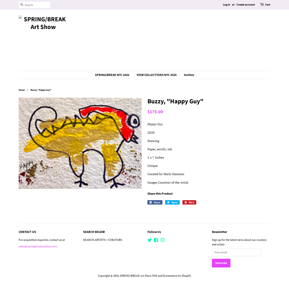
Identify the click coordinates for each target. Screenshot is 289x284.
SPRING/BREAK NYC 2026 (112, 75)
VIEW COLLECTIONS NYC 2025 (157, 75)
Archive (189, 75)
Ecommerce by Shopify (177, 275)
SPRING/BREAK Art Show (135, 275)
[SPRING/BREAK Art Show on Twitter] (149, 241)
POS (154, 275)
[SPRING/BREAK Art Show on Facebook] (156, 241)
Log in (226, 5)
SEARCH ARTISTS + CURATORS (102, 240)
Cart (267, 5)
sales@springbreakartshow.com (38, 246)
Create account (246, 5)
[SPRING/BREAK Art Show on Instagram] (162, 241)
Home (22, 90)
